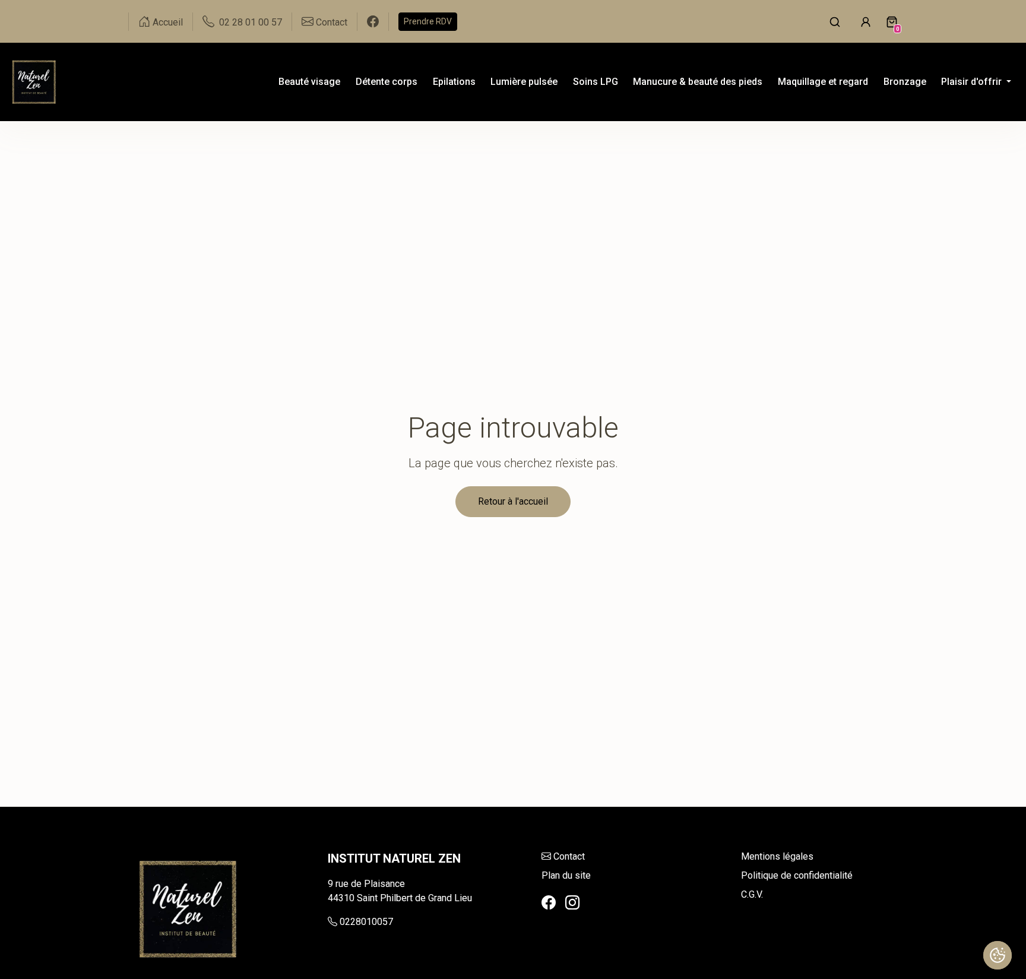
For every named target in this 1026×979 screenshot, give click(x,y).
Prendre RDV (428, 21)
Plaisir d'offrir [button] (972, 81)
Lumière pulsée (524, 81)
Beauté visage (309, 81)
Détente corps (386, 81)
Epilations (454, 81)
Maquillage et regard (823, 81)
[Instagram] (572, 903)
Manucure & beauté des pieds (697, 81)
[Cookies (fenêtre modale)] (997, 955)
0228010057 (366, 921)
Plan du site (566, 875)
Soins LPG (595, 81)
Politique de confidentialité (797, 875)
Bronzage (905, 81)
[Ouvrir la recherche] (835, 21)
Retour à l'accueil (513, 501)
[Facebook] (549, 903)
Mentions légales (777, 856)
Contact (569, 856)
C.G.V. (752, 894)
